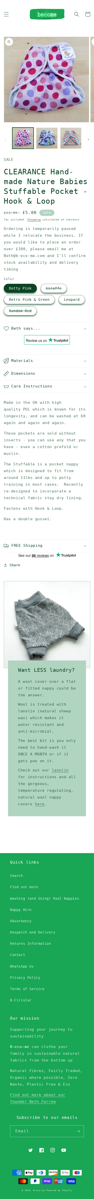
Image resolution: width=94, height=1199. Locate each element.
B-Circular (21, 1000)
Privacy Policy (25, 978)
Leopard (72, 300)
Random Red (20, 311)
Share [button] (15, 565)
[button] (6, 14)
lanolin (60, 770)
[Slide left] (5, 139)
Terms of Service (27, 989)
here (39, 804)
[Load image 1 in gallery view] (23, 138)
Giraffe (54, 288)
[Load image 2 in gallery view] (46, 138)
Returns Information (30, 944)
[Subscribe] (78, 1131)
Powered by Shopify (59, 1190)
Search (16, 876)
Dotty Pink (20, 288)
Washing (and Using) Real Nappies (44, 898)
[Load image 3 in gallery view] (70, 138)
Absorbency (21, 921)
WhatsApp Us (22, 966)
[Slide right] (88, 139)
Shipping (34, 219)
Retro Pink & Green (29, 300)
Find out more (24, 887)
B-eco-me (39, 1190)
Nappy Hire (21, 910)
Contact (17, 955)
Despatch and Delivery (32, 932)
